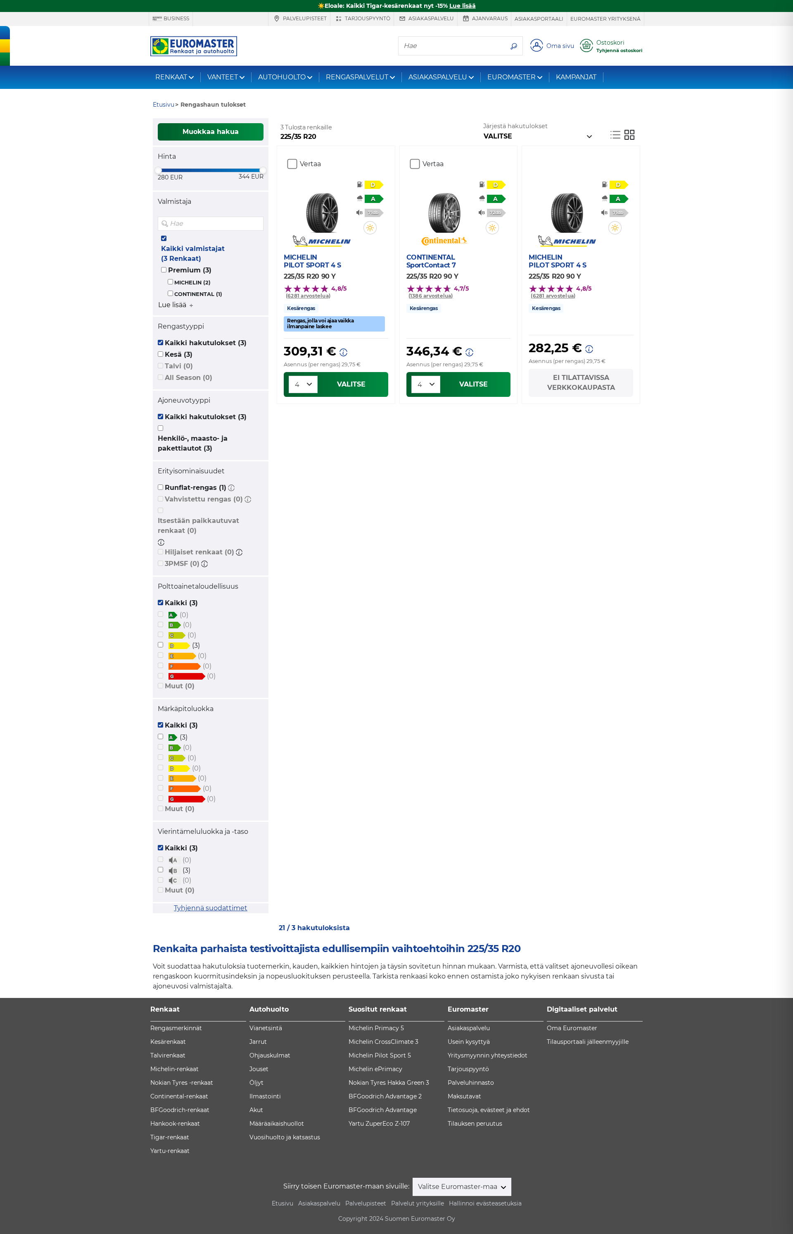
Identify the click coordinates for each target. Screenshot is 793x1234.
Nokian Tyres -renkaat (181, 1082)
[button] (231, 488)
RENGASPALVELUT (357, 77)
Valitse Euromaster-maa (458, 1187)
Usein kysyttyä (469, 1041)
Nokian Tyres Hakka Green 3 (389, 1082)
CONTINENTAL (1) (198, 294)
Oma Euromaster (572, 1028)
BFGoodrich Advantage (383, 1110)
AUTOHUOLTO (282, 77)
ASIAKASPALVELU (437, 77)
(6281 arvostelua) (308, 296)
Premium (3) (189, 270)
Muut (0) (180, 686)
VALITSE (351, 384)
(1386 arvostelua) (430, 296)
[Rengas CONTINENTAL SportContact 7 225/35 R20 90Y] (444, 208)
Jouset (258, 1069)
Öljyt (256, 1082)
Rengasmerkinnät (176, 1028)
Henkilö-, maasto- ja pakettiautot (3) (193, 443)
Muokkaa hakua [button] (211, 132)
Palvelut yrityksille (417, 1203)
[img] (256, 223)
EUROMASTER (511, 77)
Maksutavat (464, 1096)
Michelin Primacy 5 (376, 1028)
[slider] (158, 170)
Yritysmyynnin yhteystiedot (487, 1055)
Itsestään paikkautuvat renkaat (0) (198, 526)
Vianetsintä (265, 1028)
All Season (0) (188, 378)
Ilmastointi (265, 1096)
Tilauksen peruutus (475, 1123)
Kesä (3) (178, 354)
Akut (256, 1110)
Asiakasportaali (539, 19)
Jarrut (258, 1041)
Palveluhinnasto (471, 1082)
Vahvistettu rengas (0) (204, 499)
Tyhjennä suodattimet (210, 908)
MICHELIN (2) (192, 282)
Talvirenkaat (167, 1055)
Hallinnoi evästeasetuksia (485, 1203)
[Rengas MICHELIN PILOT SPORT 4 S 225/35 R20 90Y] (322, 208)
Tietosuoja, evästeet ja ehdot (489, 1110)
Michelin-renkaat (174, 1069)
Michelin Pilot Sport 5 (380, 1055)
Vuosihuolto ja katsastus (284, 1137)
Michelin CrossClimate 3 (383, 1041)
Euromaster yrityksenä (605, 19)
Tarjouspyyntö (367, 18)
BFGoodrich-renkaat (179, 1110)
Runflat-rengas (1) (195, 488)
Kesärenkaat (168, 1041)
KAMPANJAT (576, 77)
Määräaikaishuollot (276, 1123)
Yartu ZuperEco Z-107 (379, 1123)
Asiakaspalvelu (430, 18)
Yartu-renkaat (170, 1151)
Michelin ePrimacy (375, 1069)
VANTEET (222, 77)
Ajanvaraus (489, 18)
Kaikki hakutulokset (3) (206, 343)
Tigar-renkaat (169, 1137)
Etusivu (282, 1203)
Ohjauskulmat (269, 1055)
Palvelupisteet (304, 18)
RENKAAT (171, 77)
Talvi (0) (179, 366)
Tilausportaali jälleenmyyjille (588, 1041)
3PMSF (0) (182, 564)
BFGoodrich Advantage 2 (385, 1096)
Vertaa (310, 164)
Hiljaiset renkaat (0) (199, 552)
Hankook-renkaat (175, 1123)
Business (175, 18)
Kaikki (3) (181, 603)
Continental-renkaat (179, 1096)
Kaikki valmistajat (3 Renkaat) (193, 254)
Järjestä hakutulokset (515, 126)
